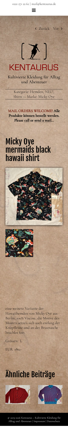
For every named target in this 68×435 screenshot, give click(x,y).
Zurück (44, 28)
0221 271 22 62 (20, 4)
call (26, 120)
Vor (56, 28)
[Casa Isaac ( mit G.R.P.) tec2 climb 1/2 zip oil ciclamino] (50, 394)
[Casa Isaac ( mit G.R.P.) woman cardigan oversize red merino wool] (17, 394)
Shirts (17, 96)
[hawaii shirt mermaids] (34, 169)
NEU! (49, 91)
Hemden (36, 91)
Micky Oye (46, 96)
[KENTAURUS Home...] (34, 45)
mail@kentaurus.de (44, 4)
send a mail (42, 120)
